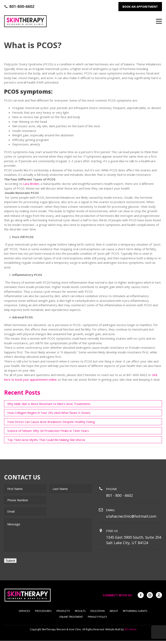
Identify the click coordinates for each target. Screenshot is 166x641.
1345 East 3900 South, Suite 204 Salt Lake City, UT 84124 (133, 540)
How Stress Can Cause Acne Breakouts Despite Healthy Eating (51, 422)
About (114, 611)
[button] (19, 7)
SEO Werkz (130, 629)
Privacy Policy (97, 617)
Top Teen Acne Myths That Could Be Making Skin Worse (46, 440)
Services (24, 611)
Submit (10, 560)
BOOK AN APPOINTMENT (140, 6)
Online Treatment (71, 617)
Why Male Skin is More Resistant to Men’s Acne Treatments (48, 404)
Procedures (43, 611)
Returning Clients (135, 611)
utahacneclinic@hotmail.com (131, 516)
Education (97, 611)
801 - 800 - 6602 (119, 495)
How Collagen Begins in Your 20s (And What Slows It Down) (48, 413)
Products (63, 611)
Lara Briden (31, 184)
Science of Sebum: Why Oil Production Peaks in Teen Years (48, 431)
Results (80, 611)
